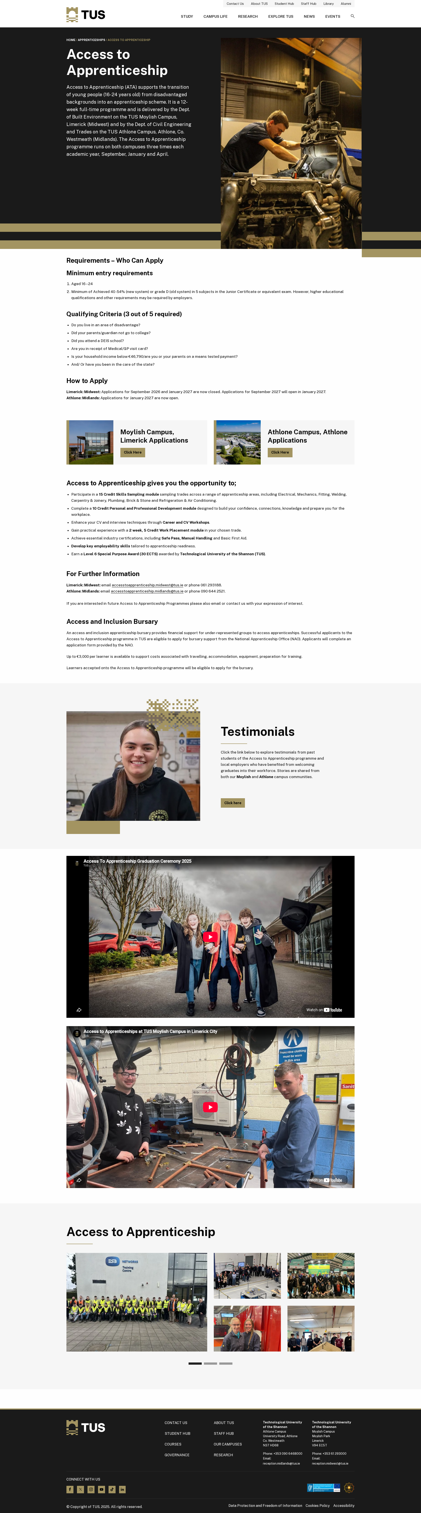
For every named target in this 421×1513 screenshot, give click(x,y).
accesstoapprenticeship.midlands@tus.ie (147, 591)
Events (332, 16)
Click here (232, 803)
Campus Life (215, 16)
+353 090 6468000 (287, 1453)
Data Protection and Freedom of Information (265, 1506)
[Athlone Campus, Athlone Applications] (237, 442)
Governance (177, 1455)
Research (248, 16)
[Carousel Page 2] (210, 1363)
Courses (173, 1444)
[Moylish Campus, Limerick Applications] (89, 442)
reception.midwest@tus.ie (330, 1463)
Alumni (346, 3)
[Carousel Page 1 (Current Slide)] (195, 1363)
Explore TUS (280, 16)
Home (70, 40)
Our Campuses (228, 1444)
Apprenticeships (91, 40)
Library (328, 3)
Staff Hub (308, 3)
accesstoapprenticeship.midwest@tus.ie (147, 585)
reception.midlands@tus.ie (281, 1463)
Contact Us (235, 3)
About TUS (259, 3)
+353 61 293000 (334, 1453)
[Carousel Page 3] (225, 1363)
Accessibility (344, 1506)
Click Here (133, 452)
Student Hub (284, 3)
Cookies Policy (318, 1506)
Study (187, 16)
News (309, 16)
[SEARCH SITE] (353, 16)
